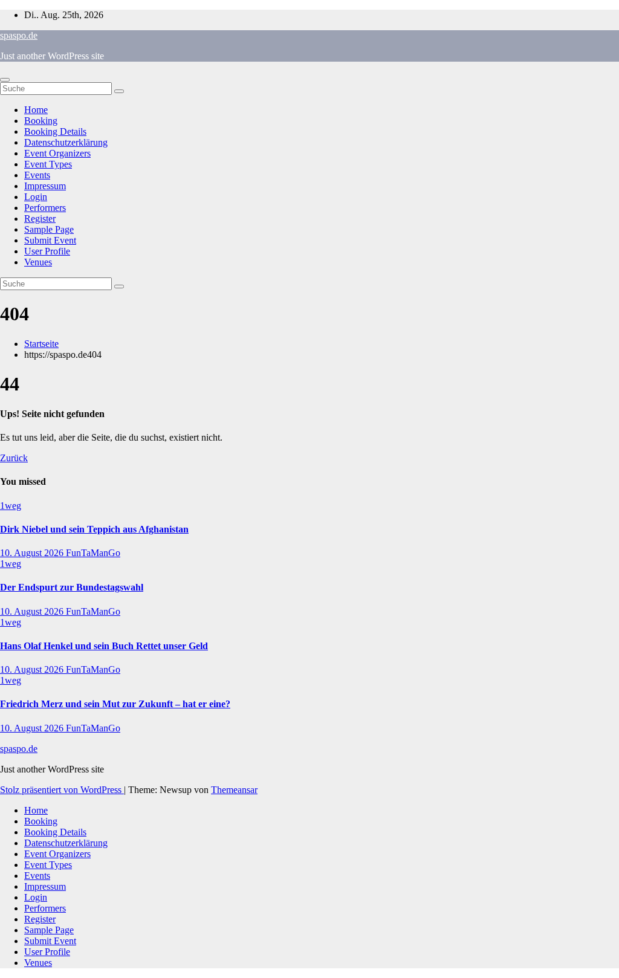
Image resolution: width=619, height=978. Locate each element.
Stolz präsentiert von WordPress (62, 790)
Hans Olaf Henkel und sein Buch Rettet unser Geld (104, 646)
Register (40, 218)
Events (37, 175)
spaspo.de (18, 35)
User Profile (47, 251)
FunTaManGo (93, 553)
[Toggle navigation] (5, 80)
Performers (45, 207)
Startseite (41, 343)
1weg (10, 505)
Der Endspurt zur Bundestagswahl (71, 587)
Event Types (48, 164)
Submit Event (50, 240)
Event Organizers (57, 153)
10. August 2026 (33, 553)
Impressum (45, 186)
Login (35, 197)
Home (36, 110)
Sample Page (49, 229)
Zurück (14, 458)
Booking (40, 120)
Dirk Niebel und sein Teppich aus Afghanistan (94, 529)
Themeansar (234, 790)
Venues (38, 262)
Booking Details (55, 131)
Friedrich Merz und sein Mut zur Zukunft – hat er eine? (115, 704)
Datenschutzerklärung (66, 142)
